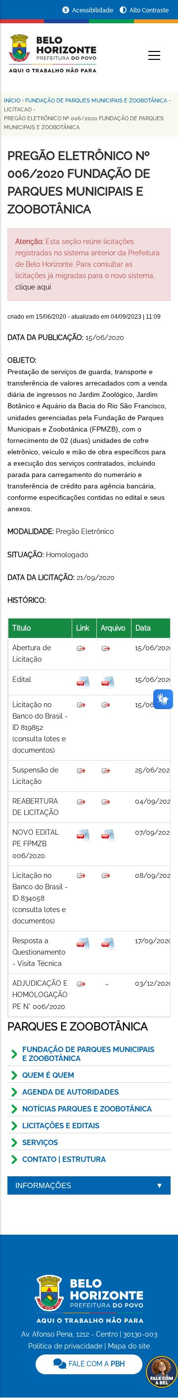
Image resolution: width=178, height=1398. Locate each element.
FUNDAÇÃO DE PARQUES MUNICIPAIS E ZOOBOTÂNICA (88, 1054)
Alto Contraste (149, 10)
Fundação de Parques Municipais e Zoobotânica (96, 100)
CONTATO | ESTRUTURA (64, 1159)
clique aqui (33, 287)
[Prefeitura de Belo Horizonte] (51, 47)
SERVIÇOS (40, 1142)
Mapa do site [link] (129, 1346)
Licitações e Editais (60, 1125)
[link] (89, 1364)
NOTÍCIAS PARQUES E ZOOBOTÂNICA (87, 1109)
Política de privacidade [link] (65, 1346)
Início (12, 100)
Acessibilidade (93, 10)
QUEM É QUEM (48, 1075)
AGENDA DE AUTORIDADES (70, 1092)
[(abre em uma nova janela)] (81, 705)
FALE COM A (96, 1364)
